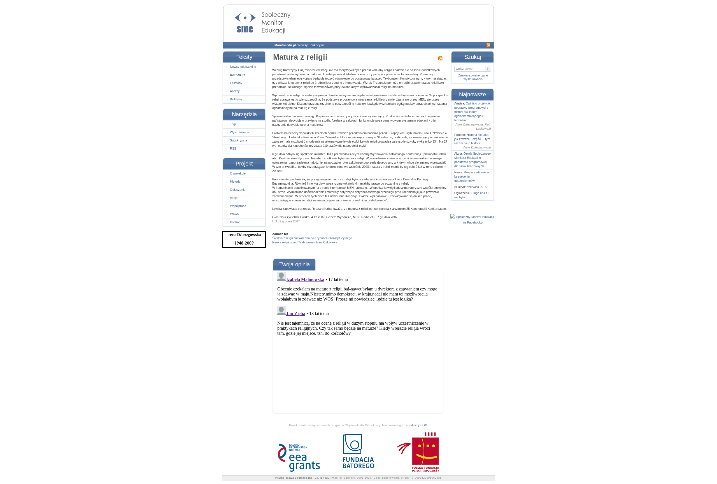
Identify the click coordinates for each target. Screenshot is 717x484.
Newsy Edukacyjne (311, 45)
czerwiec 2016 (476, 187)
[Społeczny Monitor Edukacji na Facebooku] (472, 222)
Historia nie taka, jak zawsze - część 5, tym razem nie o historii (472, 139)
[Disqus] (357, 340)
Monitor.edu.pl (285, 45)
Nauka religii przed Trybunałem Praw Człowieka (304, 242)
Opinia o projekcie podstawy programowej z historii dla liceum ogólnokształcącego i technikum (472, 112)
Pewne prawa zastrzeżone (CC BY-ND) (303, 477)
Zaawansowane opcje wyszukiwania (473, 77)
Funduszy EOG (416, 425)
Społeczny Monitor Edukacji (257, 21)
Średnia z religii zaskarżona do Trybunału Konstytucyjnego (312, 238)
